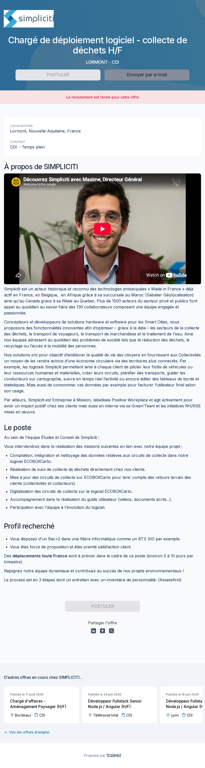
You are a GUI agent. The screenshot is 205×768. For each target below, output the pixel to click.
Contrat (17, 142)
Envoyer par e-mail (147, 74)
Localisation (21, 126)
